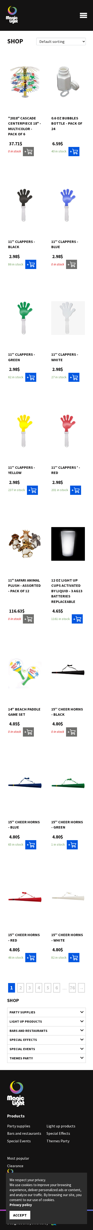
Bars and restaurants (28, 1031)
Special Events (22, 1049)
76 (72, 987)
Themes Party (21, 1058)
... (64, 988)
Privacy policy (21, 1205)
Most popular (18, 1158)
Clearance (15, 1165)
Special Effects (23, 1040)
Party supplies (22, 1012)
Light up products (26, 1021)
